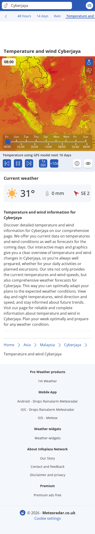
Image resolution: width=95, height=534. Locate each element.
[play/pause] (18, 163)
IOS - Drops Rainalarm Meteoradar (47, 409)
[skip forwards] (29, 163)
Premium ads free (47, 495)
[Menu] (89, 5)
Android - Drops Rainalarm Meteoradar (47, 401)
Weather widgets (48, 438)
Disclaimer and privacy (47, 475)
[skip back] (7, 163)
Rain (57, 16)
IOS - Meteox (47, 418)
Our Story (47, 458)
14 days (42, 16)
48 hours (24, 16)
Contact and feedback (47, 466)
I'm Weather (47, 381)
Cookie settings (47, 518)
